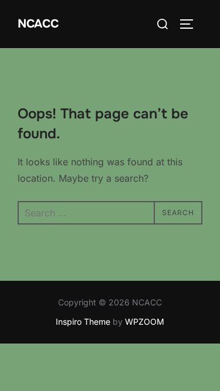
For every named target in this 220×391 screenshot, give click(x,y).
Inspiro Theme (83, 322)
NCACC (38, 23)
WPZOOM (144, 322)
